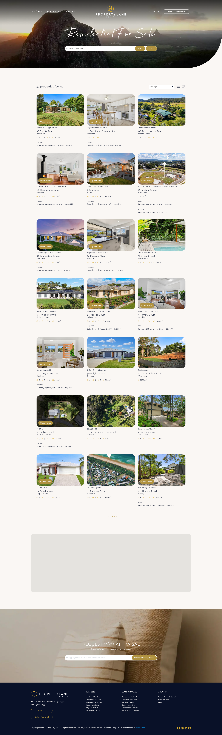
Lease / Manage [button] (53, 11)
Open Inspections (92, 705)
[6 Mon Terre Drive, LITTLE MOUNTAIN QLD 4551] (60, 293)
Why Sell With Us (92, 708)
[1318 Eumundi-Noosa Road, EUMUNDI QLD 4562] (111, 411)
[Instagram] (182, 728)
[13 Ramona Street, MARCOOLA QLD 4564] (111, 470)
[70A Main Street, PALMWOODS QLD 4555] (161, 235)
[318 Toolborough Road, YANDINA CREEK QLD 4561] (161, 110)
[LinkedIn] (186, 728)
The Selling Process (93, 710)
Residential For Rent (129, 697)
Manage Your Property (130, 710)
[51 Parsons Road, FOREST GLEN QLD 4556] (161, 411)
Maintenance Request (130, 708)
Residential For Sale (93, 697)
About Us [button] (69, 11)
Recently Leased (128, 702)
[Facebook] (178, 728)
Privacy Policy (84, 728)
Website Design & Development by (124, 728)
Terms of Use (96, 728)
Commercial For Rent (129, 699)
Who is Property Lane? (167, 697)
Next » (114, 516)
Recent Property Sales (94, 702)
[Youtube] (189, 728)
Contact (41, 711)
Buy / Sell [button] (36, 11)
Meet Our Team (164, 699)
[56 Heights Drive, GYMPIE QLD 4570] (111, 352)
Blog (160, 702)
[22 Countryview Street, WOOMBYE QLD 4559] (161, 352)
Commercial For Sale (93, 699)
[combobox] (101, 48)
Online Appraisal (42, 717)
